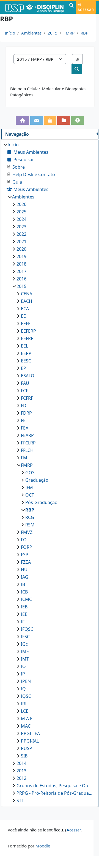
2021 (21, 241)
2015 (52, 33)
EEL (24, 346)
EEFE (26, 323)
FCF (24, 391)
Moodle (42, 846)
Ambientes (31, 33)
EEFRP (27, 338)
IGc (24, 644)
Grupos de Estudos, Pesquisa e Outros (54, 786)
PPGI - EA (30, 733)
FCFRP (27, 398)
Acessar (86, 9)
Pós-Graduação (41, 502)
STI (19, 800)
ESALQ (27, 376)
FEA (24, 428)
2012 (21, 778)
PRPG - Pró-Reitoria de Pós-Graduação (54, 793)
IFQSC (27, 629)
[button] (71, 7)
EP (23, 368)
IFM (29, 487)
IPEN (26, 681)
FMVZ (26, 532)
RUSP (26, 748)
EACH (26, 301)
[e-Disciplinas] (34, 7)
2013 (21, 771)
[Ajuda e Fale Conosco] (77, 120)
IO (23, 666)
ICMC (26, 599)
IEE (24, 614)
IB (23, 584)
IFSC (25, 637)
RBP (84, 33)
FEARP (27, 435)
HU (24, 569)
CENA (26, 294)
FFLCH (27, 450)
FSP (24, 555)
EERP (26, 353)
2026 (21, 204)
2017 (21, 271)
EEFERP (28, 331)
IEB (24, 607)
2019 (21, 256)
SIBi (25, 756)
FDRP (26, 413)
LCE (24, 711)
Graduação (36, 480)
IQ (23, 689)
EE (23, 316)
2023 (21, 227)
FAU (25, 383)
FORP (26, 547)
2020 (21, 249)
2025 (21, 212)
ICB (24, 592)
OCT (29, 495)
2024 (21, 219)
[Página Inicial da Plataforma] (22, 120)
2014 (21, 763)
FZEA (26, 562)
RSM (30, 525)
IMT (25, 659)
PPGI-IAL (30, 741)
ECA (25, 309)
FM (24, 458)
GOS (30, 473)
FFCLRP (28, 443)
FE (23, 420)
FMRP (69, 33)
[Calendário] (50, 120)
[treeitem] (49, 472)
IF (22, 622)
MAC (26, 726)
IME (25, 651)
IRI (23, 704)
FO (24, 540)
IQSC (26, 696)
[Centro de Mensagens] (36, 120)
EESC (26, 361)
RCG (29, 517)
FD (23, 405)
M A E (26, 718)
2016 (21, 279)
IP (23, 674)
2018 (21, 264)
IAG (24, 577)
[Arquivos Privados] (63, 120)
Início (10, 33)
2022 (21, 234)
